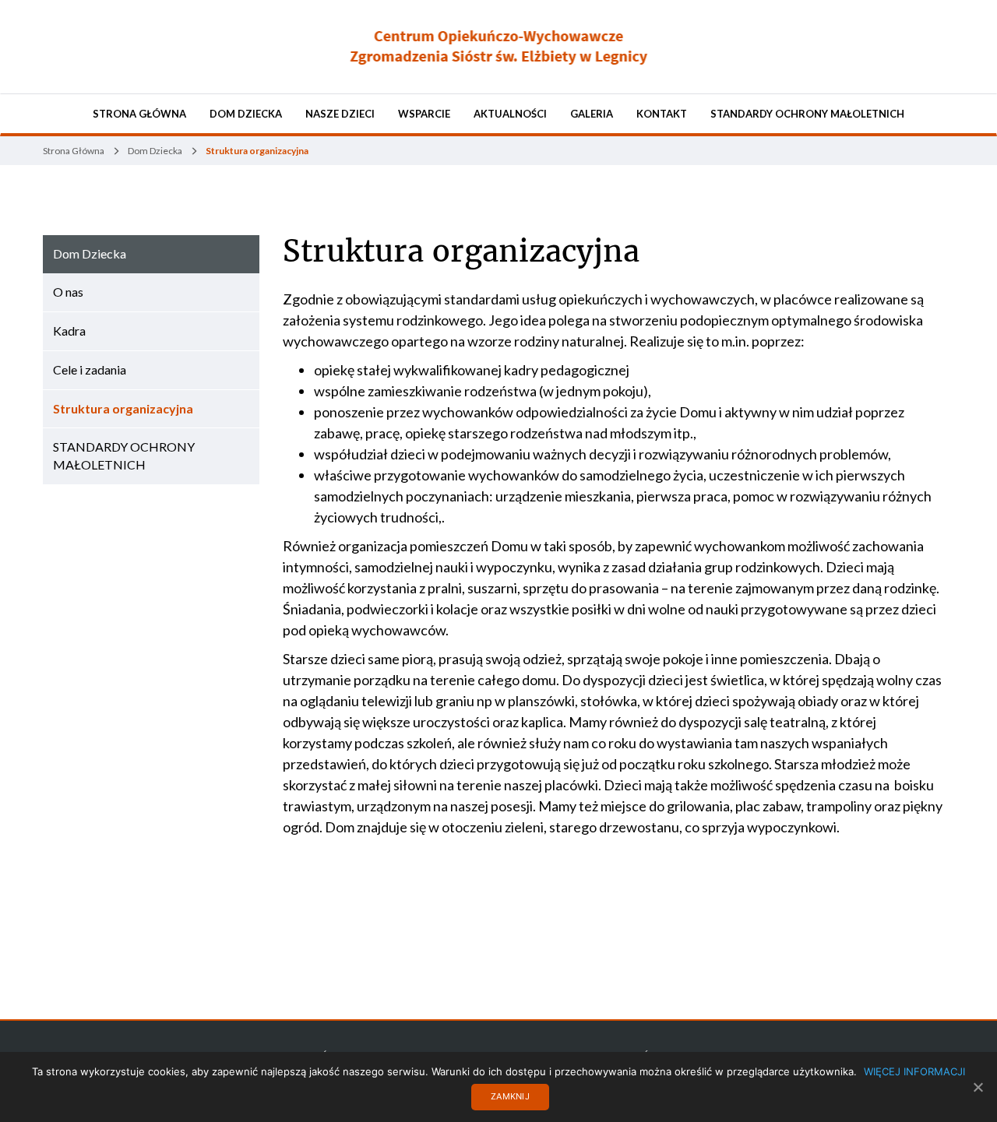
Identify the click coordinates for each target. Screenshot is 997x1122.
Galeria (591, 113)
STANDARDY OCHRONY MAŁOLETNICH (807, 113)
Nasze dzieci (340, 113)
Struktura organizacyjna (461, 251)
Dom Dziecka (246, 113)
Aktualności (510, 113)
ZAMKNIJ (510, 1096)
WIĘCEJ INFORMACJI (914, 1071)
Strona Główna (139, 113)
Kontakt (661, 113)
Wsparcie (424, 113)
